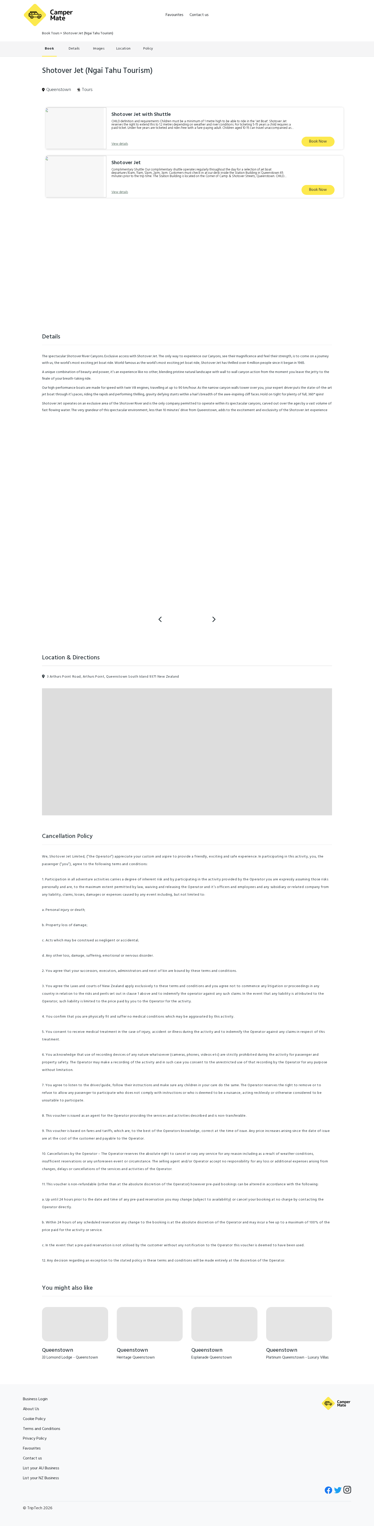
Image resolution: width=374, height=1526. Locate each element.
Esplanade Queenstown (211, 1357)
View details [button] (119, 144)
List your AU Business (41, 1468)
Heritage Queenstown (136, 1357)
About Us (31, 1409)
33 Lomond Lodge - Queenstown (70, 1357)
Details (74, 49)
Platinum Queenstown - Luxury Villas (297, 1357)
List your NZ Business (41, 1478)
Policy (148, 49)
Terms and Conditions (41, 1429)
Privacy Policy (35, 1438)
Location (123, 49)
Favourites (174, 15)
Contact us (199, 15)
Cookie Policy (34, 1419)
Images (98, 49)
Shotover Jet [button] (126, 163)
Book (49, 49)
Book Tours (50, 33)
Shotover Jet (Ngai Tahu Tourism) (88, 33)
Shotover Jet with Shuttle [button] (141, 115)
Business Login (35, 1399)
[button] (75, 128)
